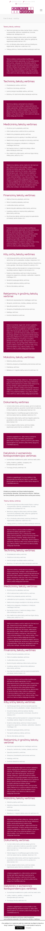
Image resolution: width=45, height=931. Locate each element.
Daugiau (28, 928)
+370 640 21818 (30, 1)
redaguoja (28, 73)
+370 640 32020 (16, 1)
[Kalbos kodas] (22, 10)
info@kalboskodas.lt (23, 4)
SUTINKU (20, 928)
